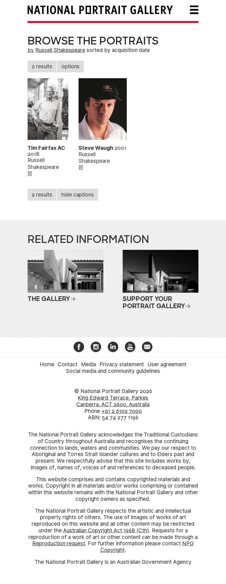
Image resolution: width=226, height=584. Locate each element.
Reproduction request (58, 543)
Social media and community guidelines (113, 371)
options (70, 66)
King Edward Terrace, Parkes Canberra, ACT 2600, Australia (113, 401)
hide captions (77, 195)
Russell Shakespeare (60, 50)
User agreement (166, 364)
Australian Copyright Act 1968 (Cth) (106, 530)
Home (47, 364)
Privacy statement (121, 364)
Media (88, 364)
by (31, 50)
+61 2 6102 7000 (121, 411)
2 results (42, 66)
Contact (67, 364)
